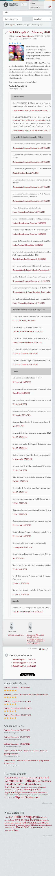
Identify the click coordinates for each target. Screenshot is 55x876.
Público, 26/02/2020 (20, 503)
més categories (47, 803)
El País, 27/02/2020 (20, 470)
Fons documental (32, 819)
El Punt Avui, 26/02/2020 (22, 525)
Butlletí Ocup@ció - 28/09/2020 (17, 715)
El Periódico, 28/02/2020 (22, 415)
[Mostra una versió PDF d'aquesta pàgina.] (43, 649)
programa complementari (44, 825)
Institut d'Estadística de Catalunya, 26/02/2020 (29, 234)
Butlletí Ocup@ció (16, 635)
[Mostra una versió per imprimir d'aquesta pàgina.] (40, 649)
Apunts (12, 25)
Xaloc (35, 827)
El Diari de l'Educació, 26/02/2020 (25, 354)
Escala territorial (16, 784)
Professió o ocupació (38, 795)
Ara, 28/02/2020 (18, 426)
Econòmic (45, 780)
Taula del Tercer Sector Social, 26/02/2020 (28, 612)
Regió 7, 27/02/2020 (20, 437)
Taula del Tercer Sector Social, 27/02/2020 (28, 331)
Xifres (14, 830)
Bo (15, 43)
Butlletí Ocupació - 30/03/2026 (17, 730)
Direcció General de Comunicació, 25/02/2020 (29, 259)
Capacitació (42, 777)
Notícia (6, 32)
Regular (12, 43)
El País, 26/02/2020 (20, 569)
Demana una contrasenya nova (49, 6)
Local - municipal (25, 789)
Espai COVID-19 (16, 820)
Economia (31, 635)
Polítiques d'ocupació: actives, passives (36, 642)
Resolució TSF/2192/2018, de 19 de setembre (29, 120)
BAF (11, 817)
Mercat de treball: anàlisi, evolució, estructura (35, 637)
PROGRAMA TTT (10, 827)
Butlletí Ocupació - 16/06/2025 (17, 688)
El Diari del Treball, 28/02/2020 (24, 321)
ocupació (39, 823)
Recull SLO (22, 827)
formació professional (14, 823)
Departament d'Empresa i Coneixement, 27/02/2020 (31, 187)
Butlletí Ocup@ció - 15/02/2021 (24, 660)
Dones (38, 781)
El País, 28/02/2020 (20, 404)
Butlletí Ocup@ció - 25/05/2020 (24, 666)
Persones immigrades (25, 795)
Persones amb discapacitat (29, 792)
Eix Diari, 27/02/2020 (20, 481)
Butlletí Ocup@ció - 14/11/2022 (17, 701)
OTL (43, 823)
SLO (31, 827)
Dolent (10, 43)
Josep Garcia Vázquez (25, 36)
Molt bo (17, 43)
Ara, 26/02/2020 (18, 558)
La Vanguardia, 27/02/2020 (22, 459)
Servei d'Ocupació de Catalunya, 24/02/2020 (29, 303)
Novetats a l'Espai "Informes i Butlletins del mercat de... (27, 694)
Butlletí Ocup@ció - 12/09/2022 (17, 708)
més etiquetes (47, 836)
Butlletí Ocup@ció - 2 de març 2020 (30, 25)
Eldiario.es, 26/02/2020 (21, 583)
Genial (20, 43)
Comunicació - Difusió (20, 780)
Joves (13, 790)
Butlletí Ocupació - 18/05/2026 (17, 744)
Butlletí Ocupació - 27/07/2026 (17, 737)
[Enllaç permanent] (47, 649)
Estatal (31, 784)
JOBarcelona (29, 822)
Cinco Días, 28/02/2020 (21, 393)
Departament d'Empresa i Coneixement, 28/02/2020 (31, 148)
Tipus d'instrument (27, 797)
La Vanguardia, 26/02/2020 (22, 547)
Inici (6, 24)
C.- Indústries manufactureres (27, 778)
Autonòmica (11, 777)
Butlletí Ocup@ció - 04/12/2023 (24, 663)
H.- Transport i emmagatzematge (27, 787)
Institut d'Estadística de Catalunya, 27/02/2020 (29, 223)
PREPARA (34, 825)
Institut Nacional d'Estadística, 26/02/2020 (28, 245)
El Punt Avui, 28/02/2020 (22, 382)
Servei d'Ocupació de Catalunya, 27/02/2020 (29, 212)
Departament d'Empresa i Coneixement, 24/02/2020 (31, 281)
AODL (7, 817)
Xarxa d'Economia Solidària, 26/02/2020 (27, 343)
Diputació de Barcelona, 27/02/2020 (25, 173)
